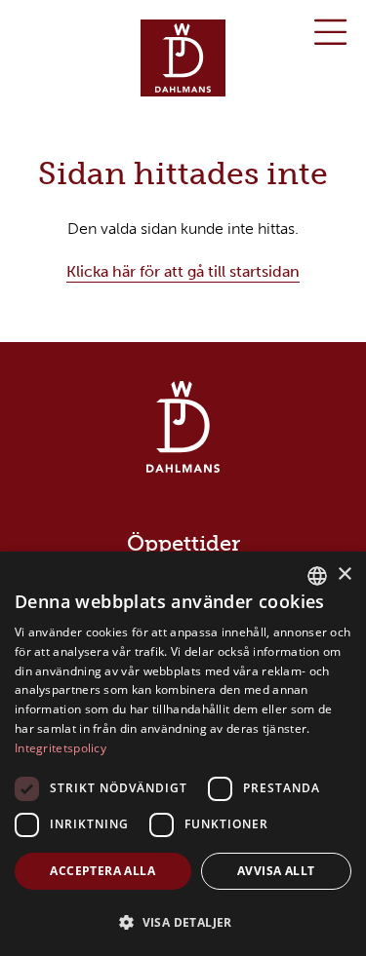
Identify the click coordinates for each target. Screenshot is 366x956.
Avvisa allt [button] (275, 870)
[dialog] (183, 754)
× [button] (344, 574)
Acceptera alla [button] (102, 870)
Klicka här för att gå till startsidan (183, 271)
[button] (183, 922)
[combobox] (317, 576)
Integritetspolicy (60, 748)
